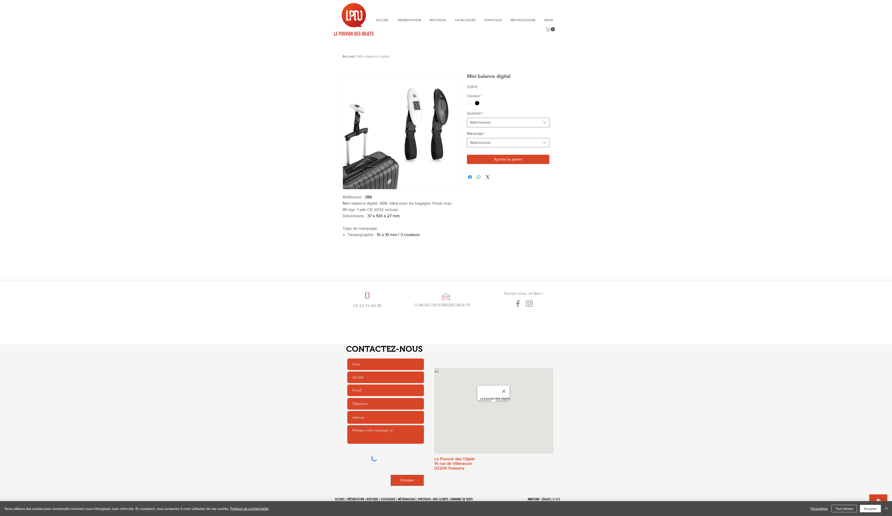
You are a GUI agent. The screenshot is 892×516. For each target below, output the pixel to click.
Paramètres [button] (819, 508)
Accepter (870, 508)
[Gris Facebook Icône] (517, 303)
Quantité (475, 113)
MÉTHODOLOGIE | (408, 499)
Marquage (476, 133)
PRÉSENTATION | (357, 499)
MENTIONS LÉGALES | (540, 499)
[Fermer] (886, 508)
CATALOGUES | (389, 499)
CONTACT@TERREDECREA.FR (442, 305)
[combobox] (508, 122)
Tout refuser (844, 508)
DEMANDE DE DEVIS (462, 499)
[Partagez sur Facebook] (470, 177)
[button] (551, 29)
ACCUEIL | (341, 499)
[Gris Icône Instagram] (529, 303)
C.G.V (556, 499)
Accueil (349, 56)
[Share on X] (487, 177)
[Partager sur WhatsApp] (479, 177)
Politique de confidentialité (249, 508)
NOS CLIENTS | (442, 499)
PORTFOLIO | (425, 499)
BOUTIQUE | (374, 499)
